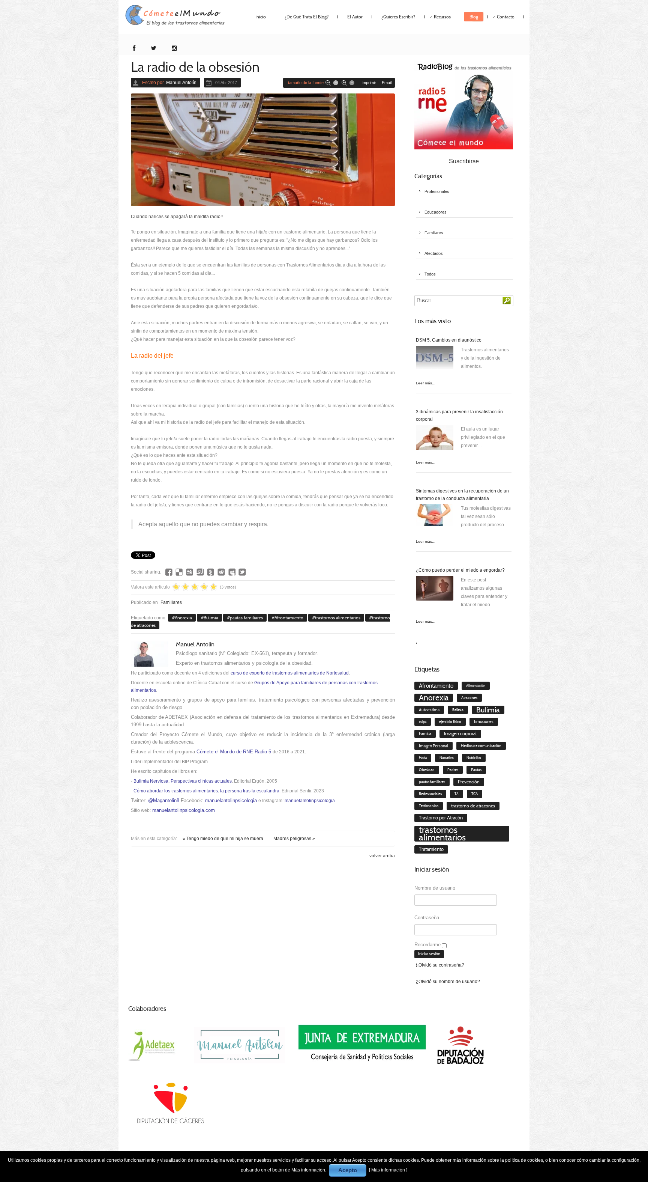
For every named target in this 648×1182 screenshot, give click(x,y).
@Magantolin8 (163, 800)
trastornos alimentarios (337, 617)
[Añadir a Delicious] (179, 572)
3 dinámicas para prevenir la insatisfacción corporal (459, 416)
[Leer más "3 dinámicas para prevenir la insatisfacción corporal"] (434, 439)
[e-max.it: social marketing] (392, 543)
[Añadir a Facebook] (168, 572)
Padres (452, 770)
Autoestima (429, 709)
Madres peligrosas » (294, 838)
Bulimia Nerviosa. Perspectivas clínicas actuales (183, 781)
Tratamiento (431, 849)
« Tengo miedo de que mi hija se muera (223, 838)
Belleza (458, 710)
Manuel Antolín (181, 82)
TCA (474, 794)
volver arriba (382, 855)
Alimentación (475, 686)
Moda (423, 758)
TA (456, 794)
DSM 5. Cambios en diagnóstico (449, 340)
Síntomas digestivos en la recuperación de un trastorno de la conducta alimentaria (462, 495)
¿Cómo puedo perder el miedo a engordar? (460, 570)
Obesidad (427, 769)
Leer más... (425, 383)
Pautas (476, 770)
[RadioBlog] (463, 104)
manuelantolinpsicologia (231, 800)
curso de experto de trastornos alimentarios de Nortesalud (290, 673)
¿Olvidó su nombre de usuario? (448, 981)
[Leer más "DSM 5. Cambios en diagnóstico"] (434, 360)
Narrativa (447, 757)
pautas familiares (246, 617)
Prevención (469, 781)
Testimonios (428, 805)
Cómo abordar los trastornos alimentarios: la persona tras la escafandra (206, 791)
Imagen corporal (460, 733)
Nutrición (473, 758)
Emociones (484, 721)
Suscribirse (464, 161)
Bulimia (211, 617)
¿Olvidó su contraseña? (440, 965)
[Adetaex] (152, 1044)
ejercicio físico (450, 722)
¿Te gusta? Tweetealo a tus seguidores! (242, 572)
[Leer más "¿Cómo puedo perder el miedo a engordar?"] (434, 590)
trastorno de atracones (473, 806)
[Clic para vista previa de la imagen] (263, 149)
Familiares (171, 602)
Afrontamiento (288, 617)
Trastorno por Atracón (441, 818)
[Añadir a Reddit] (221, 572)
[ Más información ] (388, 1170)
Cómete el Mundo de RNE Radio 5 (233, 751)
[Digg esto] (190, 572)
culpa (422, 722)
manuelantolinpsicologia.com (183, 810)
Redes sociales (430, 794)
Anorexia (183, 617)
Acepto (347, 1170)
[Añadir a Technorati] (210, 572)
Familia (425, 733)
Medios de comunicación (481, 745)
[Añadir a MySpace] (232, 572)
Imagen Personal (433, 745)
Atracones (469, 698)
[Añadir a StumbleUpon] (200, 572)
